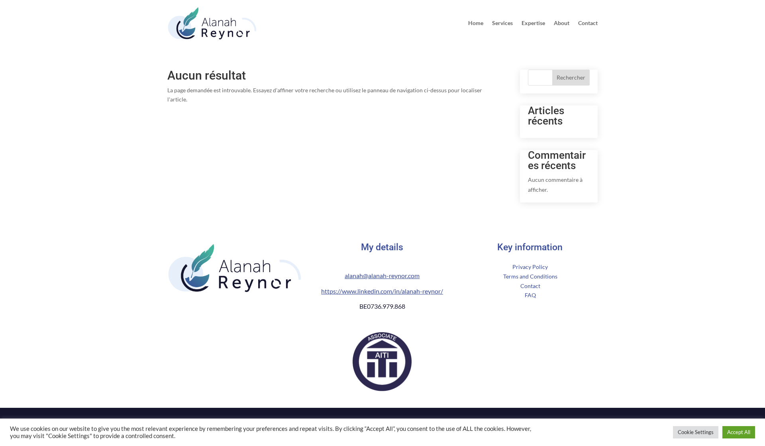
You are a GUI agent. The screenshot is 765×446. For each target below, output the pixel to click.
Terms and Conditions (530, 276)
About (561, 23)
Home (475, 23)
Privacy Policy (530, 266)
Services (502, 23)
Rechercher (571, 77)
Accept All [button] (738, 432)
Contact (588, 23)
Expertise (533, 23)
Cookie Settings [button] (696, 432)
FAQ (530, 295)
